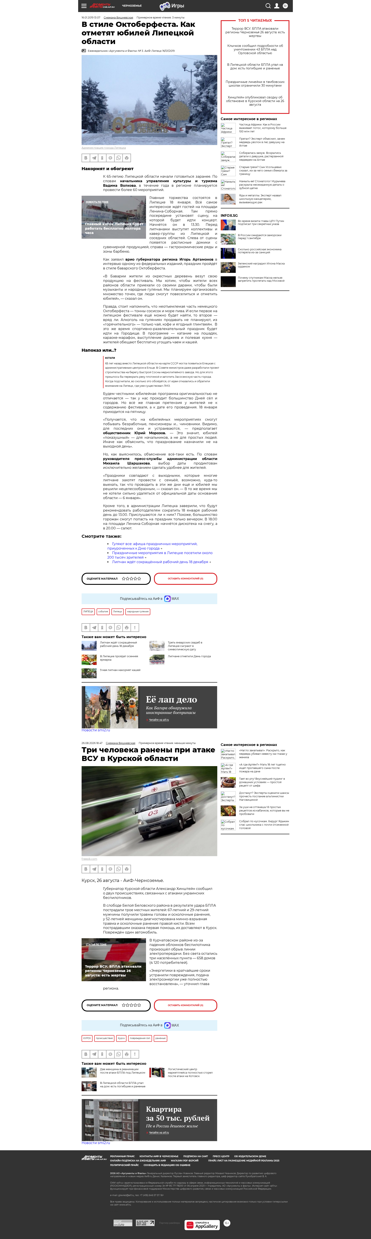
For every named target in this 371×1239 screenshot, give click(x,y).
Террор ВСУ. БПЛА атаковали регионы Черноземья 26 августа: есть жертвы (255, 32)
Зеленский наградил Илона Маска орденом (261, 265)
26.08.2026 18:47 (92, 743)
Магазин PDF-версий (184, 1160)
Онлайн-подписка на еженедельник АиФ (138, 1160)
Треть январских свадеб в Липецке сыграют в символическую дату (185, 646)
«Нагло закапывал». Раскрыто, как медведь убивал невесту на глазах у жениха (263, 754)
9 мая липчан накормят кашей (120, 670)
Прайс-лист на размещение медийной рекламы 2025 (243, 1160)
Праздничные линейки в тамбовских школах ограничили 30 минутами (255, 83)
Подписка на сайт (195, 1156)
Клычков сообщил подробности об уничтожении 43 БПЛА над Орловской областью (255, 49)
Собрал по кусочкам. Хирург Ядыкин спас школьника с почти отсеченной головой (264, 825)
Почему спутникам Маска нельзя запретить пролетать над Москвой (261, 279)
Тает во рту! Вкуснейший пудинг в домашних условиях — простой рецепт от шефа (262, 782)
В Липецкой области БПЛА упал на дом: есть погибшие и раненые (255, 66)
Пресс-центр (221, 1156)
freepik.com (89, 858)
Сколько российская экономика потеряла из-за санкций (259, 251)
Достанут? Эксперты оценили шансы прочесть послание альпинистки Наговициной (264, 796)
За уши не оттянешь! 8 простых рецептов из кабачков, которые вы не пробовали (264, 810)
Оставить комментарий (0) (185, 578)
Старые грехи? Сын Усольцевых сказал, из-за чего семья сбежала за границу (263, 170)
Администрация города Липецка (104, 147)
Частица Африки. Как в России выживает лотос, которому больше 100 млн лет (262, 128)
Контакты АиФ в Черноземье (159, 1156)
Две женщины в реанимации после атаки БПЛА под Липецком (122, 1071)
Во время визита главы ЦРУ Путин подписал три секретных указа (261, 223)
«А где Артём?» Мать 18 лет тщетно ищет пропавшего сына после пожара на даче (262, 768)
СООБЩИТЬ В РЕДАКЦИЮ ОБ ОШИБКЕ (167, 1165)
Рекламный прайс (122, 1156)
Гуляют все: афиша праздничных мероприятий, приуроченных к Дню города (152, 546)
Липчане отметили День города (189, 656)
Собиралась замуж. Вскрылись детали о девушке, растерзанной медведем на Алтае (261, 156)
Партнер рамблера (169, 1223)
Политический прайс (124, 1165)
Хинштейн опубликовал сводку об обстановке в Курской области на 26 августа (255, 101)
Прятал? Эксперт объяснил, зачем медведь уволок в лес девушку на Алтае (262, 142)
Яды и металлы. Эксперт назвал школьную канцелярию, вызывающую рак (260, 199)
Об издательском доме (250, 1156)
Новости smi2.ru (96, 730)
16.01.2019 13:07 (91, 17)
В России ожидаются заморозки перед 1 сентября (259, 237)
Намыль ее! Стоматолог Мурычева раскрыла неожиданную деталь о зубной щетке (262, 185)
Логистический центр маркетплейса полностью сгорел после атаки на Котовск (190, 1073)
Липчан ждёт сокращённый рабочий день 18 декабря (160, 562)
